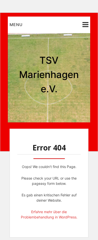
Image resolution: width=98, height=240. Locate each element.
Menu (16, 24)
